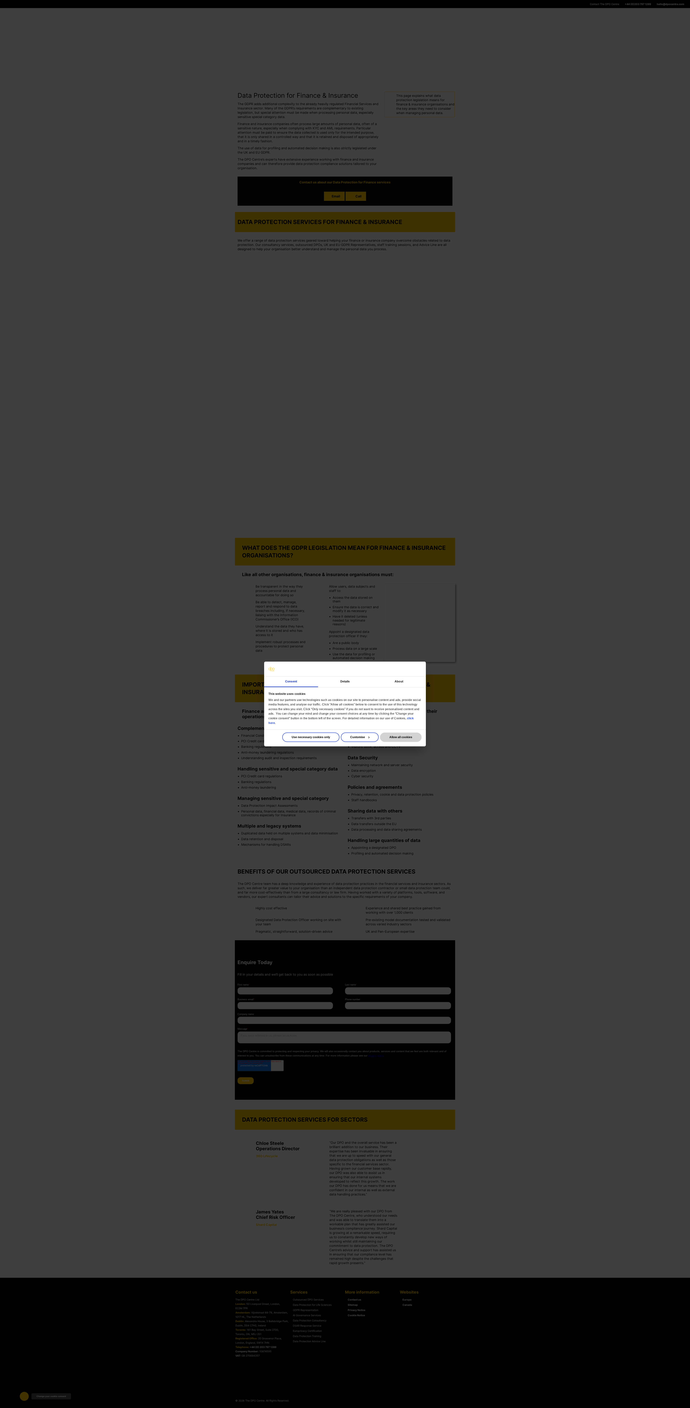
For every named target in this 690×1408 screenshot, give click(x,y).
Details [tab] (345, 681)
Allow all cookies (400, 737)
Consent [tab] (291, 681)
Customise (357, 737)
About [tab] (399, 681)
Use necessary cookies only (311, 737)
